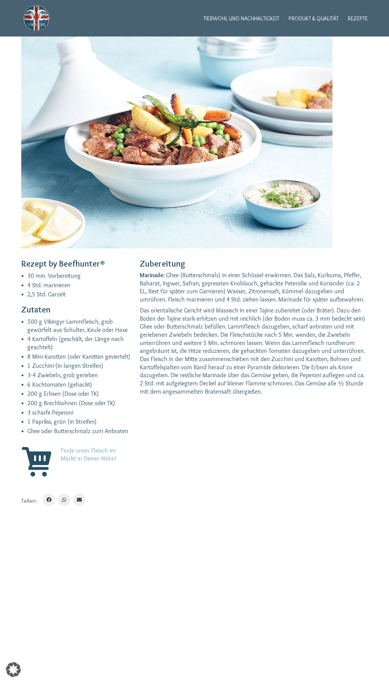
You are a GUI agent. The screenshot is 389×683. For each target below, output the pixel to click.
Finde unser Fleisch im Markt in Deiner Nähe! (88, 454)
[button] (13, 669)
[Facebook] (49, 500)
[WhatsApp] (64, 500)
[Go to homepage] (36, 18)
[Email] (79, 500)
